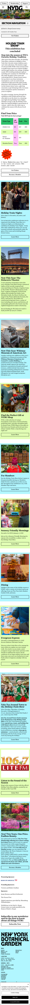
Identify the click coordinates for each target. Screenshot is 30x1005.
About (17, 951)
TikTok (3, 979)
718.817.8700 (9, 965)
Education (19, 950)
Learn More (15, 237)
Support (25, 3)
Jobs (2, 969)
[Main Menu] (3, 7)
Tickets (4, 3)
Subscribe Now (15, 924)
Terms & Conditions (7, 968)
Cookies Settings (15, 992)
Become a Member (15, 174)
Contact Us (4, 966)
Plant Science (5, 954)
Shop (17, 952)
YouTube (3, 977)
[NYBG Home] (15, 8)
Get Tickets (15, 170)
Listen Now (15, 793)
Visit (3, 950)
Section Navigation (13, 23)
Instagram (4, 974)
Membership (15, 3)
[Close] (28, 984)
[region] (15, 993)
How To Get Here (6, 960)
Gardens (3, 952)
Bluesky (3, 976)
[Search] (26, 7)
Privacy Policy (6, 967)
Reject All (15, 997)
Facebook (4, 975)
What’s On (4, 951)
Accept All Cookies (15, 1001)
